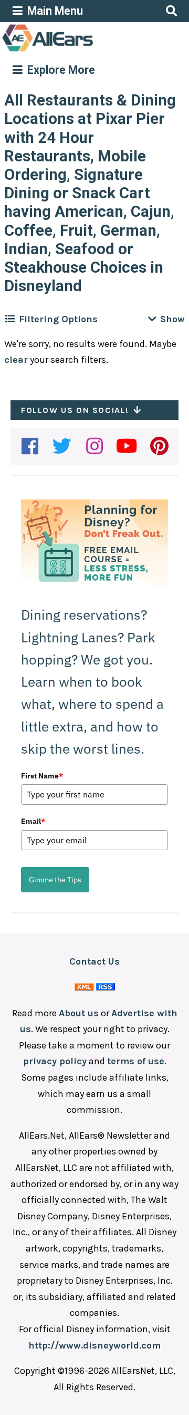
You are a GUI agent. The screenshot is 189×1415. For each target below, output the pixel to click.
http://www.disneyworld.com (94, 1345)
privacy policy (55, 1061)
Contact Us (94, 961)
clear (16, 359)
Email (33, 821)
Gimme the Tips (55, 879)
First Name (42, 776)
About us (79, 1013)
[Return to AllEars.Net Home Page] (80, 50)
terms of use (135, 1061)
